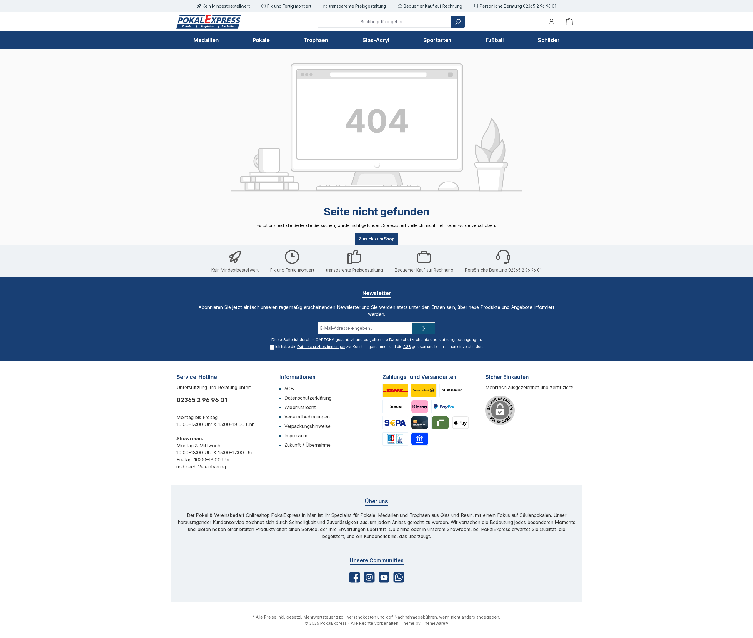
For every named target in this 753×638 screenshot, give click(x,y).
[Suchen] (458, 22)
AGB (407, 346)
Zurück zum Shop (376, 238)
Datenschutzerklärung (307, 398)
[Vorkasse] (395, 422)
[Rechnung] (395, 406)
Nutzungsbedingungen (460, 339)
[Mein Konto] (551, 22)
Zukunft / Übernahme (307, 445)
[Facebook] (354, 577)
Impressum (295, 435)
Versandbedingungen (307, 417)
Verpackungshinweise (307, 426)
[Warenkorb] (569, 22)
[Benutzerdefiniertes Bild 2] (424, 390)
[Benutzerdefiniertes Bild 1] (395, 390)
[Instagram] (369, 577)
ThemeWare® (435, 623)
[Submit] (423, 328)
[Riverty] (440, 422)
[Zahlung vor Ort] (395, 439)
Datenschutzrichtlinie (409, 339)
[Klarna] (419, 406)
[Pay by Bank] (419, 439)
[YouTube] (384, 577)
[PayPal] (444, 406)
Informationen (297, 377)
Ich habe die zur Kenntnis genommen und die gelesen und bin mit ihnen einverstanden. (379, 346)
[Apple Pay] (460, 422)
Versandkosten (361, 616)
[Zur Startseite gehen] (208, 22)
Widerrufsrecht (300, 407)
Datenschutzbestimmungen (321, 346)
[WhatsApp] (398, 577)
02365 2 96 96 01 (201, 399)
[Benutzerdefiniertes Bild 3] (452, 390)
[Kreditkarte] (419, 422)
